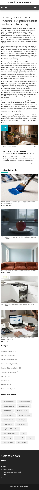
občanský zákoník (9, 406)
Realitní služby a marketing (11, 368)
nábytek (30, 438)
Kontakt (5, 478)
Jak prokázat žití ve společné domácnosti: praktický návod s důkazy (18, 152)
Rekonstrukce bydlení (9, 364)
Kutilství (5, 380)
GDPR (4, 475)
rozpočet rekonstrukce (10, 433)
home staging (7, 410)
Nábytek (5, 376)
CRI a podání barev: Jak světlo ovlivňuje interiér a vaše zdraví (18, 237)
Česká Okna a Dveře (19, 2)
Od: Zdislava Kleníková (10, 146)
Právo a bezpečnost (9, 360)
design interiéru (21, 424)
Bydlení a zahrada (8, 355)
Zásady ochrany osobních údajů (12, 472)
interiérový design (25, 401)
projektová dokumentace (11, 429)
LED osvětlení (22, 442)
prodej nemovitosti (9, 401)
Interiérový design (8, 351)
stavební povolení (9, 415)
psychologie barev (24, 406)
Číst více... (33, 164)
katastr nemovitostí (24, 415)
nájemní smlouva (8, 420)
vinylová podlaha (8, 442)
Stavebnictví (6, 385)
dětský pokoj (7, 438)
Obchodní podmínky (8, 469)
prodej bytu (22, 420)
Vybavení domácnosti (9, 372)
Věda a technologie (8, 389)
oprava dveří (19, 438)
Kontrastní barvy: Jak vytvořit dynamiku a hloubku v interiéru (18, 270)
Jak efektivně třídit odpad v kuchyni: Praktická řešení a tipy (17, 304)
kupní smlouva (8, 424)
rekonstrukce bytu (22, 410)
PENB (23, 433)
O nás (4, 466)
